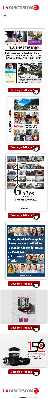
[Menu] (5, 15)
